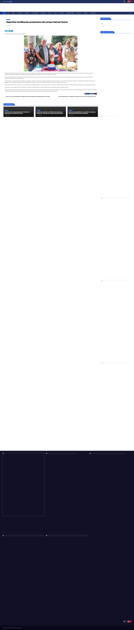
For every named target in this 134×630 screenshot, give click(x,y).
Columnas (61, 13)
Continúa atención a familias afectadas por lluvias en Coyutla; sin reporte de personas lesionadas (50, 113)
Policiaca (85, 13)
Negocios (79, 13)
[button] (128, 13)
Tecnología (93, 13)
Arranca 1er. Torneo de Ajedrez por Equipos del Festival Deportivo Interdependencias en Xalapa (27, 96)
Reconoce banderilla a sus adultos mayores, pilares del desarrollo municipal (82, 112)
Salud (55, 13)
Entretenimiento (70, 13)
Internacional (34, 13)
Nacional (27, 13)
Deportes (43, 13)
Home (130, 627)
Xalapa (13, 13)
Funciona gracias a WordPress (7, 627)
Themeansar (20, 627)
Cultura (50, 13)
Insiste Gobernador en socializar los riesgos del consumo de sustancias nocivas (77, 96)
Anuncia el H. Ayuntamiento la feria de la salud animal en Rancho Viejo (17, 112)
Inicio (8, 13)
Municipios (19, 13)
